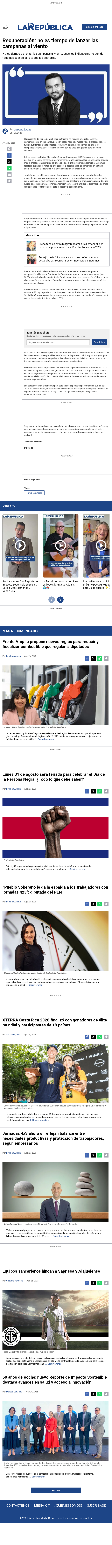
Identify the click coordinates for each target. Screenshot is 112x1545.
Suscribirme (99, 342)
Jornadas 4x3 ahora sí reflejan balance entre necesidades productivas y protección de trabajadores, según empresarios (53, 1138)
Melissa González (14, 1392)
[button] (94, 27)
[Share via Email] (9, 174)
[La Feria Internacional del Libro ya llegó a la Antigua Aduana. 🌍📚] (61, 546)
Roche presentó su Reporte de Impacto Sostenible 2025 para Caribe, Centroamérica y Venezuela (20, 586)
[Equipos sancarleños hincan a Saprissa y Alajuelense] (55, 1320)
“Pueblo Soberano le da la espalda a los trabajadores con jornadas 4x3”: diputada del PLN (55, 890)
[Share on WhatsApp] (9, 168)
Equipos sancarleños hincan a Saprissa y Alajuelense (51, 1271)
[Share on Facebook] (9, 155)
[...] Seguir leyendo (43, 739)
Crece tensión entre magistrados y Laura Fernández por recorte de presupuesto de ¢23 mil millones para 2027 (71, 245)
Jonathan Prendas (22, 129)
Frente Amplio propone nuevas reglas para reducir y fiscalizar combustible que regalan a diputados (50, 644)
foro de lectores (34, 493)
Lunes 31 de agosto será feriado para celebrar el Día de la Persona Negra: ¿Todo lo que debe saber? (53, 777)
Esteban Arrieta (13, 656)
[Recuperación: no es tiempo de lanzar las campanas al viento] (56, 94)
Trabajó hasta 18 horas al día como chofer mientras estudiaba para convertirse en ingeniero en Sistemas (69, 259)
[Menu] (5, 27)
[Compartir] (9, 181)
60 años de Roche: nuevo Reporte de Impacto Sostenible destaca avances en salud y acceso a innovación (54, 1380)
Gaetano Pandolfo (14, 1281)
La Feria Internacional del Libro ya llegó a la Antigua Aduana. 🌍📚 (60, 584)
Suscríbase (96, 1505)
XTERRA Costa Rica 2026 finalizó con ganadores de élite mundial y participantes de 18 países (54, 1022)
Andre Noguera (13, 1034)
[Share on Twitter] (9, 161)
